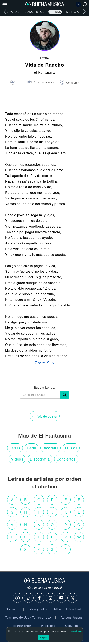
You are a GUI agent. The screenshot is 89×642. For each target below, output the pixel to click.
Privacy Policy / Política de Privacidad (54, 609)
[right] (84, 11)
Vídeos (17, 459)
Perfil (31, 447)
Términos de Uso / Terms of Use (28, 617)
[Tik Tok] (29, 598)
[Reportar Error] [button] (44, 362)
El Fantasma (44, 72)
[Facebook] (40, 598)
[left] (4, 11)
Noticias (73, 11)
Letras (55, 11)
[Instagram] (51, 598)
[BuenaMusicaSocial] (18, 598)
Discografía (40, 459)
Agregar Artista (71, 617)
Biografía (51, 447)
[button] (69, 83)
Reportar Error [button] (21, 626)
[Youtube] (62, 598)
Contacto (12, 609)
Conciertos (34, 11)
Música (71, 447)
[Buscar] (64, 395)
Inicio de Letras (44, 416)
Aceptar (43, 637)
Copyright (72, 626)
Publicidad (48, 626)
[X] (73, 598)
